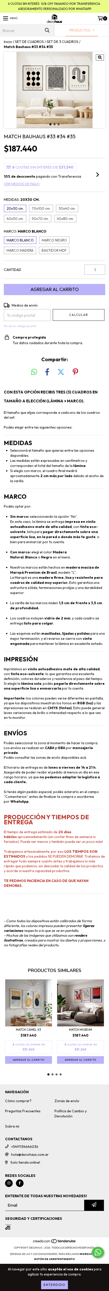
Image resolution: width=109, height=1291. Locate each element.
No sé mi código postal (20, 326)
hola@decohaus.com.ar (30, 1154)
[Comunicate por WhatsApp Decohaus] (98, 1252)
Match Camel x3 (28, 1029)
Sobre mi (12, 1126)
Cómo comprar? (18, 1101)
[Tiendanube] (54, 1242)
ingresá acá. (89, 1254)
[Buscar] (47, 30)
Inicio (8, 41)
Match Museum (80, 1029)
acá (83, 757)
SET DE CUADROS (29, 41)
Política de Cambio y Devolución (71, 1113)
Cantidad (12, 269)
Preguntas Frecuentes (23, 1111)
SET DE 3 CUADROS (62, 41)
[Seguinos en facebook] (20, 1183)
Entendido (54, 1285)
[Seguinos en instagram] (9, 1183)
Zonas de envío (67, 1101)
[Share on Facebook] (47, 372)
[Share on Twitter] (61, 372)
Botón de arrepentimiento (54, 1259)
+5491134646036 (24, 1146)
